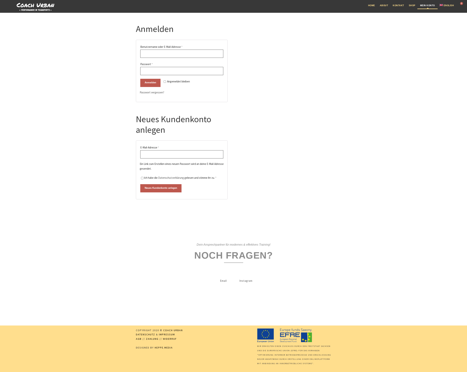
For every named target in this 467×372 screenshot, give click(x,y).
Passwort (146, 64)
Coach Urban (173, 330)
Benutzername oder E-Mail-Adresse (161, 47)
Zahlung (152, 338)
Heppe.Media (164, 347)
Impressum (167, 334)
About (384, 5)
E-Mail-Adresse (149, 147)
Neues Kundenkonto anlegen (161, 188)
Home (371, 5)
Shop (412, 5)
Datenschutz (145, 334)
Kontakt (398, 5)
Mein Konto (427, 5)
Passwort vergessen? (152, 92)
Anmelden (150, 82)
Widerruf (170, 338)
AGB (139, 338)
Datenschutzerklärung (171, 177)
